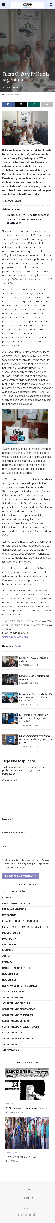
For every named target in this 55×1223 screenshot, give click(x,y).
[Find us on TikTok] (34, 1215)
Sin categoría (10, 1050)
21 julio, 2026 (25, 704)
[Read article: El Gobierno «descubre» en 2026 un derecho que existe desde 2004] (10, 718)
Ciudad (6, 897)
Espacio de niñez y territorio (20, 921)
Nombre (7, 818)
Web (4, 846)
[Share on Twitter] (21, 104)
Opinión (7, 956)
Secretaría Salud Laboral (18, 1038)
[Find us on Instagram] (26, 1215)
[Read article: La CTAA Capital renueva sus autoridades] (10, 679)
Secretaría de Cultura (16, 1003)
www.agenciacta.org (15, 637)
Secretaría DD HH (12, 997)
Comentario (9, 780)
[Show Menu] (3, 4)
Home (4, 95)
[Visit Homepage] (27, 5)
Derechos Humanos (14, 909)
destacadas (14, 95)
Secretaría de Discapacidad (18, 1009)
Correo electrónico (13, 832)
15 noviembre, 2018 (11, 87)
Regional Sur (10, 974)
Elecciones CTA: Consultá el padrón (28, 214)
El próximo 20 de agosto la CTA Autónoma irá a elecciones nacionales (35, 697)
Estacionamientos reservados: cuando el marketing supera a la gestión (36, 739)
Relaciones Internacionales (19, 986)
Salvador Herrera (13, 991)
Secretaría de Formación (17, 1015)
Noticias (7, 950)
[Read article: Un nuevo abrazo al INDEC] (28, 1133)
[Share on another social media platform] (47, 104)
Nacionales (9, 944)
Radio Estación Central (16, 968)
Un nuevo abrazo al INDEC (20, 1156)
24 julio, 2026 (26, 683)
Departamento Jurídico (16, 903)
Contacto (27, 1189)
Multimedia (9, 939)
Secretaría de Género (15, 1021)
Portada (7, 962)
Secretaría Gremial (14, 1032)
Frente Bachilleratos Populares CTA (25, 927)
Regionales (9, 980)
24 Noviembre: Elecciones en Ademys (26, 1107)
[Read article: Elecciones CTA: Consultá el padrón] (10, 661)
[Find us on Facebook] (18, 1215)
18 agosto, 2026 (26, 665)
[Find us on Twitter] (22, 1215)
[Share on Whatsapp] (34, 104)
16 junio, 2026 (26, 725)
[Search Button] (51, 4)
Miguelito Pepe (11, 933)
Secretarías (9, 1044)
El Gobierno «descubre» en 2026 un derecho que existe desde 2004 (33, 718)
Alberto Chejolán (13, 891)
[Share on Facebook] (8, 104)
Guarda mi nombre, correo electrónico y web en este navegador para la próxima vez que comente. (27, 863)
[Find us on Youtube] (30, 1215)
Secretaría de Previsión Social (21, 1027)
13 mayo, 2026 (25, 746)
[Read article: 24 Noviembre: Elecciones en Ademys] (28, 1084)
